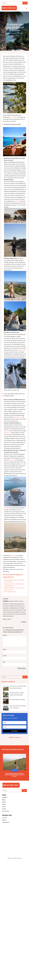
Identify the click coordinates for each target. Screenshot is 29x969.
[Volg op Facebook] (10, 740)
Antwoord (23, 622)
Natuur (3, 806)
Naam (4, 649)
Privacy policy (10, 858)
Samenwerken (5, 822)
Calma (22, 463)
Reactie (5, 635)
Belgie (3, 799)
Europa (12, 35)
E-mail (5, 655)
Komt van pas (14, 770)
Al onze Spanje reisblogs (10, 591)
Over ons (4, 817)
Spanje (17, 35)
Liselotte (5, 601)
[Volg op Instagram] (13, 740)
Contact (4, 820)
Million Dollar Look (18, 417)
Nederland (4, 797)
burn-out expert (13, 117)
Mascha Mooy (13, 555)
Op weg (4, 808)
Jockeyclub (16, 201)
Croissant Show (21, 350)
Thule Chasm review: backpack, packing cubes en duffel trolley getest (14, 775)
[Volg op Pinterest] (16, 740)
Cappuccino (12, 460)
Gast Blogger (13, 33)
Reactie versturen (22, 668)
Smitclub (19, 858)
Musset (8, 430)
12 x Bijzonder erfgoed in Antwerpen (17, 699)
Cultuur (4, 804)
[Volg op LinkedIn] (19, 740)
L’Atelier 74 (8, 432)
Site (4, 662)
